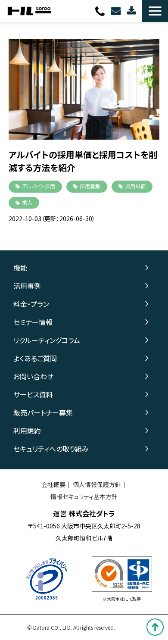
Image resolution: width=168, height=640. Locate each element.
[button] (155, 11)
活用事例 (27, 286)
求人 (27, 202)
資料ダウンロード (132, 11)
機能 (20, 267)
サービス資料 (33, 394)
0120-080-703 (101, 11)
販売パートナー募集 (43, 412)
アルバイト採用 (38, 186)
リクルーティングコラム (46, 340)
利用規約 (27, 430)
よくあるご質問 (35, 358)
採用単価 (135, 186)
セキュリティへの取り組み (51, 448)
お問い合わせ (117, 11)
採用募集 (90, 186)
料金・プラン (31, 304)
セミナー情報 (33, 322)
